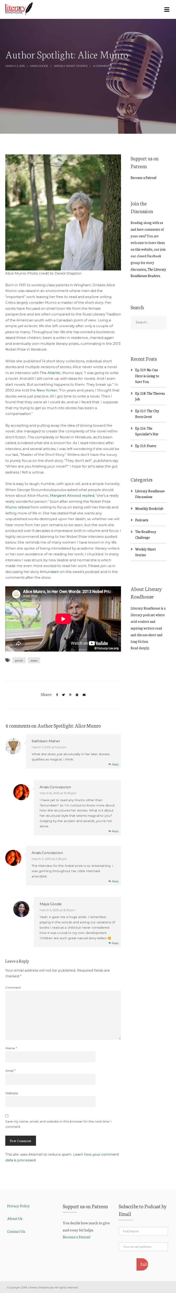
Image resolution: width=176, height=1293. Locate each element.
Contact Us (16, 1231)
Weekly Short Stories (71, 66)
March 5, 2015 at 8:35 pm (57, 910)
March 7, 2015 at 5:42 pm (49, 747)
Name (11, 1048)
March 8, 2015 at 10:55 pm (58, 793)
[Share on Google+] (77, 695)
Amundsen (49, 572)
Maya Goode (39, 66)
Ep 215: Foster (146, 445)
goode (19, 660)
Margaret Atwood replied (72, 495)
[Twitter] (63, 695)
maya (33, 660)
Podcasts (141, 519)
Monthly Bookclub (149, 508)
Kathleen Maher (46, 741)
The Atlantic (50, 373)
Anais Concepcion (55, 787)
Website (11, 1093)
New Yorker (47, 390)
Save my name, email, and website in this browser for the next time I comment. (58, 1124)
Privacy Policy (18, 1205)
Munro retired (17, 507)
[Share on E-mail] (84, 695)
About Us (14, 1218)
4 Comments (102, 66)
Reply (115, 764)
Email (10, 1070)
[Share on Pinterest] (70, 695)
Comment (13, 987)
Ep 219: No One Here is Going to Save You (147, 375)
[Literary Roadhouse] (19, 8)
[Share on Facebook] (57, 695)
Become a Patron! (143, 177)
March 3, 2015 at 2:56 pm (49, 859)
